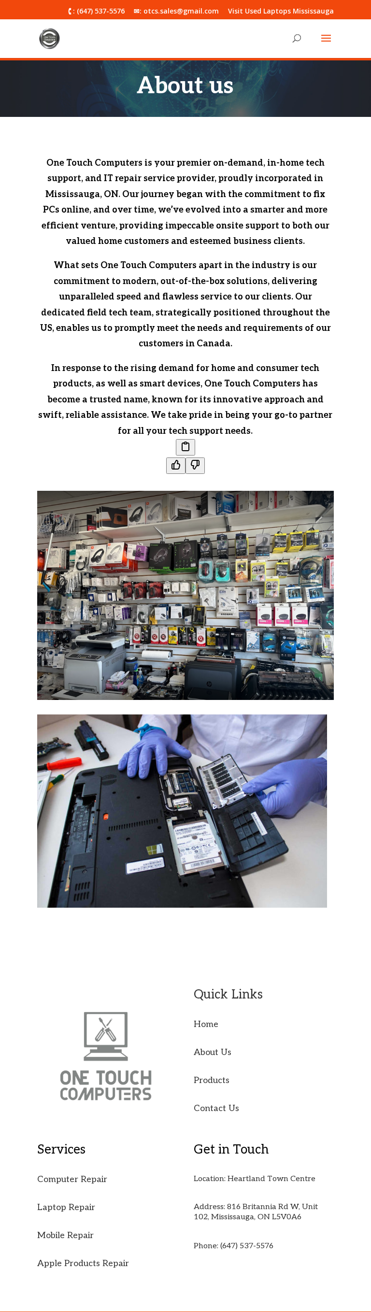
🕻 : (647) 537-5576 (96, 11)
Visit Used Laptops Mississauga (281, 11)
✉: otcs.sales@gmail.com (176, 11)
